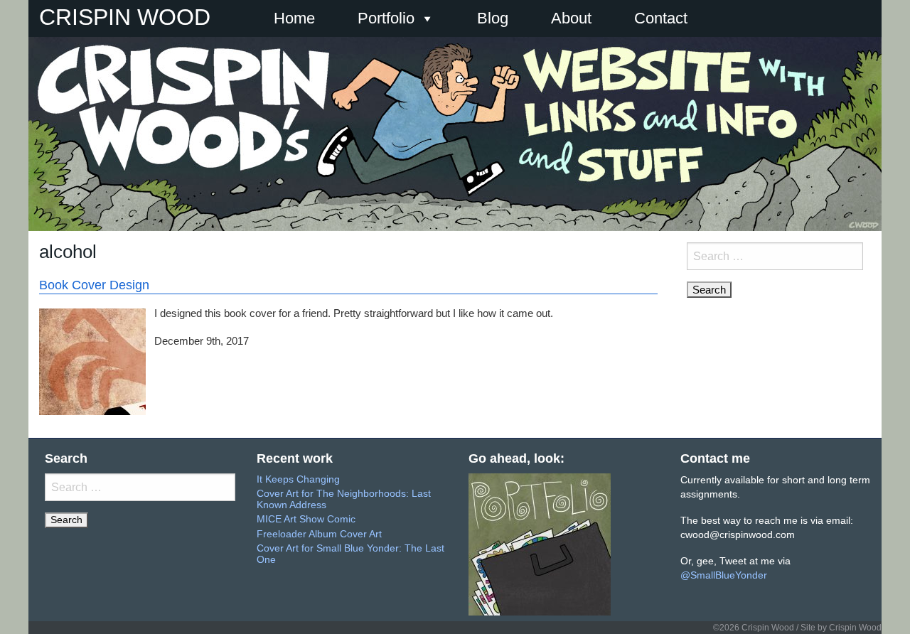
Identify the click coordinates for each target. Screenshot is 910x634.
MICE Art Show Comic (306, 519)
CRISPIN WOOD (124, 17)
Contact (660, 18)
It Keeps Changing (298, 479)
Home (294, 18)
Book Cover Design (94, 285)
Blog (492, 18)
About (571, 18)
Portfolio (386, 18)
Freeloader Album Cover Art (319, 534)
